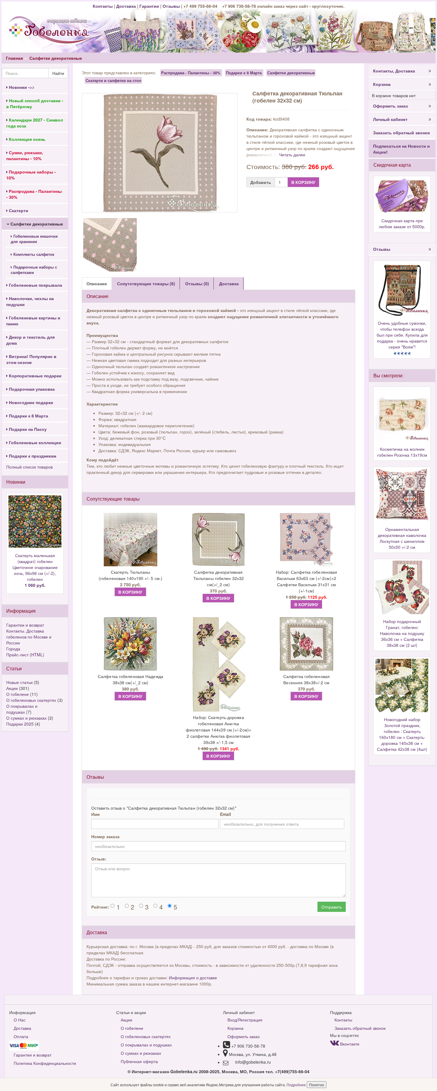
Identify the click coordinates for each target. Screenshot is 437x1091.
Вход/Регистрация (244, 1020)
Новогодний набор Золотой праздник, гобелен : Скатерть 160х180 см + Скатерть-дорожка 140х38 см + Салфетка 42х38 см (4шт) (402, 734)
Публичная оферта (139, 1061)
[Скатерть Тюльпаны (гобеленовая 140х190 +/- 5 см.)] (130, 539)
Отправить (331, 907)
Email (225, 814)
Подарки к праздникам (32, 456)
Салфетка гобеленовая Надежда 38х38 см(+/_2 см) (130, 679)
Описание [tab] (97, 283)
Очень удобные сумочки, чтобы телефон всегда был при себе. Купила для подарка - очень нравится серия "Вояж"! (402, 335)
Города (13, 649)
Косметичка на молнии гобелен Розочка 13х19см (402, 452)
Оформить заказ (390, 106)
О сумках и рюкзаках (26, 718)
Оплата (21, 1036)
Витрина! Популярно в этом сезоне (31, 359)
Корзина (382, 84)
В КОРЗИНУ (303, 182)
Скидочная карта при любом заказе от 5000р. (402, 223)
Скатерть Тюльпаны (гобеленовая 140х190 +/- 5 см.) (130, 575)
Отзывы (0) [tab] (197, 283)
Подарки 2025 (20, 724)
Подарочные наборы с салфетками (34, 269)
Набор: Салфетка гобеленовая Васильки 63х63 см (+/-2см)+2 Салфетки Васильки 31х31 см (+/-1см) (306, 581)
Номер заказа (105, 836)
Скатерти (18, 210)
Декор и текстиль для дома (30, 340)
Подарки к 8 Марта (28, 416)
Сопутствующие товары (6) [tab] (146, 283)
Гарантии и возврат (25, 625)
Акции (12, 688)
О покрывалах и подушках (21, 709)
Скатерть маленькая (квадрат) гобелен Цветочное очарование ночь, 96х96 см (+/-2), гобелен (35, 570)
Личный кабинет (390, 119)
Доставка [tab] (229, 283)
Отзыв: (98, 859)
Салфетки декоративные (55, 58)
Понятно (316, 1084)
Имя (95, 814)
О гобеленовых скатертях (31, 700)
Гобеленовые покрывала (35, 285)
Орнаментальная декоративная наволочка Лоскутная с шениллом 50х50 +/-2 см (402, 538)
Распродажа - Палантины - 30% (190, 72)
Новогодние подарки (30, 402)
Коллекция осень (26, 139)
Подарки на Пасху (27, 429)
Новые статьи (19, 682)
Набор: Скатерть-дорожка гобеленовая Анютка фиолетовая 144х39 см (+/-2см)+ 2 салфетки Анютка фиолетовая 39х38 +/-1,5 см (218, 729)
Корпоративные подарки (35, 376)
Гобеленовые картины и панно (33, 321)
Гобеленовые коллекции (34, 442)
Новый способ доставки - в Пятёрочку (34, 103)
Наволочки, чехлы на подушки (30, 301)
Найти (58, 73)
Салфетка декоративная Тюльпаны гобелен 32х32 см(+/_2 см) (218, 578)
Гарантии (149, 6)
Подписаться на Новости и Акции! (401, 149)
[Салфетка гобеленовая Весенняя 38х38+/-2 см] (306, 644)
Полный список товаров (29, 467)
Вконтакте (349, 1044)
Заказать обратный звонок (401, 132)
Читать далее (292, 154)
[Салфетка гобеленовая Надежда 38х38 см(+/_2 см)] (130, 644)
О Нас (20, 1020)
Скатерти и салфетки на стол (113, 80)
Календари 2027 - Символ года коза (34, 123)
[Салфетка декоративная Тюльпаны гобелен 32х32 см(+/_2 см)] (218, 539)
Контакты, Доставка (394, 71)
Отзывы (172, 6)
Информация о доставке (193, 977)
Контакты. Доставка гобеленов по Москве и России (28, 637)
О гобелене (17, 694)
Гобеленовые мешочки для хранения (34, 239)
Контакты (103, 6)
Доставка (126, 6)
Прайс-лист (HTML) (25, 655)
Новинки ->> (21, 87)
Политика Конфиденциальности (45, 1063)
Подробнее (297, 1084)
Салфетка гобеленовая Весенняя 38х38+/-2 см (306, 679)
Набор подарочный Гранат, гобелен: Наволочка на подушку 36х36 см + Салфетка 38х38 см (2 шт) (402, 633)
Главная (14, 58)
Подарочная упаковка (31, 389)
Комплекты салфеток (33, 254)
